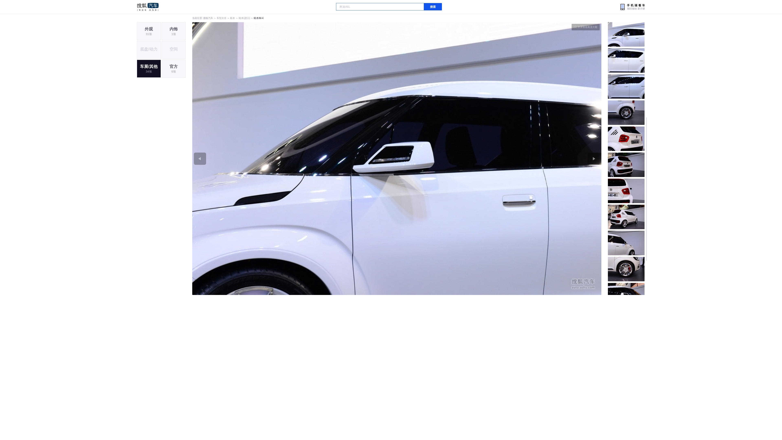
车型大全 (221, 18)
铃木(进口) (244, 18)
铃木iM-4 (259, 18)
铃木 (232, 18)
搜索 (433, 6)
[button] (294, 158)
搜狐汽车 (148, 7)
